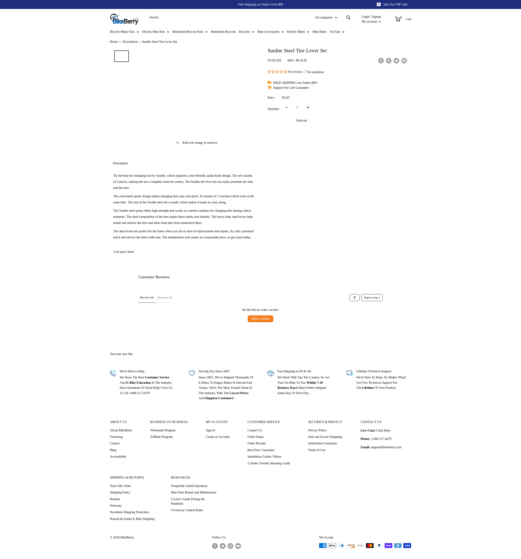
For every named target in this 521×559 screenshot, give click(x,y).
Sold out (301, 120)
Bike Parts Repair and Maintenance (193, 492)
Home (114, 41)
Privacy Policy (317, 430)
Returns (115, 499)
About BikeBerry (121, 430)
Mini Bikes (319, 31)
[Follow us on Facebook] (215, 546)
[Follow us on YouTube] (238, 546)
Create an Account (218, 436)
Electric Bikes (296, 31)
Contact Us (254, 430)
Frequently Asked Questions (189, 486)
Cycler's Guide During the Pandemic (188, 501)
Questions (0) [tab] (165, 297)
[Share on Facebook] (381, 61)
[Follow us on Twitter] (222, 546)
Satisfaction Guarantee (322, 443)
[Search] (348, 17)
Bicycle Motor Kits (122, 31)
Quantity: (274, 109)
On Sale (335, 31)
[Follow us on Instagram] (230, 546)
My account (370, 21)
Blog (113, 450)
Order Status (255, 436)
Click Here (383, 430)
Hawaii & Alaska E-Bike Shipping (132, 519)
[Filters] (354, 297)
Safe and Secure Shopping (325, 436)
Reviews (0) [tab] (147, 297)
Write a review (260, 318)
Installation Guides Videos (264, 456)
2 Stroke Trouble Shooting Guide (268, 463)
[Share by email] (404, 61)
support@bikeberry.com (386, 447)
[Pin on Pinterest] (389, 61)
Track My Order (120, 486)
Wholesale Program (162, 430)
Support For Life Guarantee (291, 87)
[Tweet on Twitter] (396, 61)
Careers (115, 443)
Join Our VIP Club (395, 4)
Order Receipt (256, 443)
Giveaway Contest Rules (187, 510)
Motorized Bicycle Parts (187, 31)
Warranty (116, 505)
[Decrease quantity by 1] (286, 107)
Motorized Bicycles (223, 31)
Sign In (210, 430)
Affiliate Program (161, 436)
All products (130, 41)
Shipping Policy (120, 492)
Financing (116, 436)
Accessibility (118, 456)
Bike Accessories (268, 31)
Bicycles (244, 31)
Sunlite (274, 60)
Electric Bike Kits (153, 31)
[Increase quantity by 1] (308, 107)
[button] (278, 71)
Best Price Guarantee (261, 450)
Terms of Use (316, 450)
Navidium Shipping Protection (129, 512)
